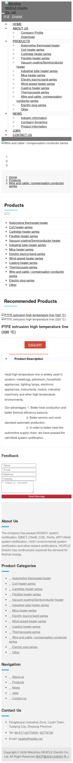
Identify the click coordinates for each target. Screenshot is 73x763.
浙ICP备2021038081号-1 (52, 756)
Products (21, 41)
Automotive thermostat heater (28, 223)
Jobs (15, 693)
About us (20, 28)
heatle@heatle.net (30, 738)
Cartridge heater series (24, 231)
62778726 (46, 732)
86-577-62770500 (26, 732)
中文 (6, 16)
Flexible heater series (23, 236)
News (17, 113)
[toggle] (2, 13)
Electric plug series (33, 105)
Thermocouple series (23, 267)
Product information (34, 126)
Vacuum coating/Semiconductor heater (39, 64)
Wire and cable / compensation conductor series (39, 98)
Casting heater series (23, 263)
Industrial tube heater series (27, 245)
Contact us (22, 135)
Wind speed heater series (26, 258)
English (16, 16)
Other (12, 285)
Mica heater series (21, 249)
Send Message (36, 496)
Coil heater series (21, 227)
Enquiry (35, 345)
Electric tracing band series (27, 254)
